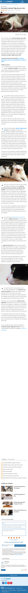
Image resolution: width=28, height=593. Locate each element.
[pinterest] (11, 583)
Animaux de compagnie (5, 4)
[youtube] (8, 583)
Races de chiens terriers (8, 469)
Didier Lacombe (6, 12)
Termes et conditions (12, 590)
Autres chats (16, 4)
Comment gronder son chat (19, 495)
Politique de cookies (5, 591)
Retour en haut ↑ (14, 575)
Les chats (11, 4)
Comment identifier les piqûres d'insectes (11, 463)
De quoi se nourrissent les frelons (10, 474)
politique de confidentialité (7, 545)
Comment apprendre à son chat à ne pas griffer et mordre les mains (13, 60)
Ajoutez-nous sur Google (21, 34)
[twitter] (6, 583)
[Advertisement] (14, 395)
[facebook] (3, 583)
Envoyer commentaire (20, 546)
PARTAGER (22, 2)
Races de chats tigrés (7, 471)
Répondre (3, 570)
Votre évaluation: (14, 540)
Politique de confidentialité (21, 590)
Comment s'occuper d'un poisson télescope (12, 467)
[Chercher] (26, 2)
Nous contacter (4, 590)
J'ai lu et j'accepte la (7, 545)
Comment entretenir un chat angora (19, 487)
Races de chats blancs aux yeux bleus (11, 476)
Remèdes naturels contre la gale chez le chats (13, 465)
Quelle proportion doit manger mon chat (19, 503)
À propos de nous (19, 588)
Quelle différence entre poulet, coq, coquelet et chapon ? (14, 479)
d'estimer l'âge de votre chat (18, 217)
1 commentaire (17, 10)
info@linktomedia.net (18, 554)
